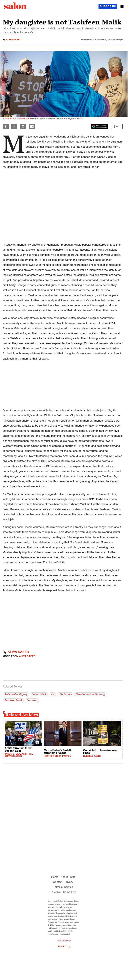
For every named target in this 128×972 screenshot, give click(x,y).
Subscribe (108, 6)
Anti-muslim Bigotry (15, 694)
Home (54, 877)
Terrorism (31, 700)
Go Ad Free (69, 892)
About (64, 877)
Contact (57, 882)
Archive (56, 892)
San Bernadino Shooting (90, 694)
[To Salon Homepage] (15, 5)
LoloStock (8, 119)
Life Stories (65, 694)
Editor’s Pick (38, 694)
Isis (52, 694)
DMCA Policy (64, 947)
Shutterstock (24, 119)
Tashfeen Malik (13, 700)
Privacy (68, 882)
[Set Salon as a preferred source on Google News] (99, 126)
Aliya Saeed (13, 40)
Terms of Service (63, 887)
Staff (72, 877)
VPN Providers (64, 941)
